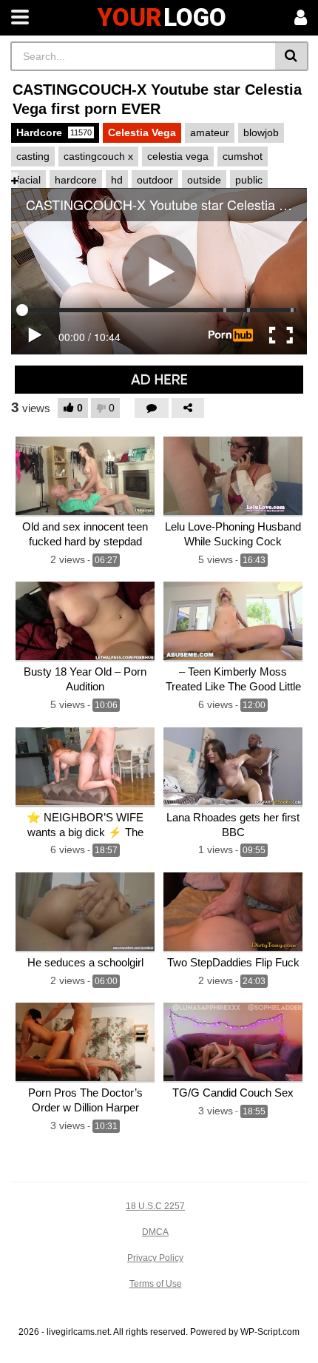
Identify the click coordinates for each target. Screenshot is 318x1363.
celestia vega (178, 156)
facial (28, 180)
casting (33, 156)
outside (204, 180)
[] (291, 56)
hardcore (76, 180)
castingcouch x (98, 156)
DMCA (155, 1232)
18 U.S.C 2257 (155, 1206)
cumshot (243, 156)
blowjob (261, 132)
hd (117, 180)
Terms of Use (155, 1284)
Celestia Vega (142, 132)
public (249, 180)
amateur (209, 132)
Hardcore (54, 132)
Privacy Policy (155, 1258)
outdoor (155, 180)
